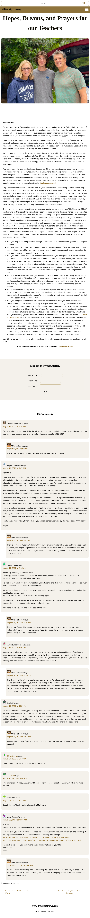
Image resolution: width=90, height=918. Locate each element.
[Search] (84, 3)
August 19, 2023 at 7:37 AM (14, 468)
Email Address (33, 375)
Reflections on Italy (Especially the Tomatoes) (72, 892)
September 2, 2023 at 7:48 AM (20, 865)
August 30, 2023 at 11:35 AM (15, 820)
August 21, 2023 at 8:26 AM (14, 759)
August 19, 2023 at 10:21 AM (19, 622)
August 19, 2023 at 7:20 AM (14, 426)
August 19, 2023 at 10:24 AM (19, 675)
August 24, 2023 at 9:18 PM (14, 800)
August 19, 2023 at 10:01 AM (14, 647)
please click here (66, 346)
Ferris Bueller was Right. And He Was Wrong (16, 892)
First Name (33, 381)
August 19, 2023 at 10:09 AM (19, 449)
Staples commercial (48, 183)
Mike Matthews (11, 9)
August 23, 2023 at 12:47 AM (15, 778)
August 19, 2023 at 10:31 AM (14, 706)
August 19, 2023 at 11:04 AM (19, 737)
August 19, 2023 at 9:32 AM (14, 568)
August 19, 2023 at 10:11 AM (19, 540)
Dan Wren (11, 775)
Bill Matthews (12, 756)
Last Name (33, 386)
